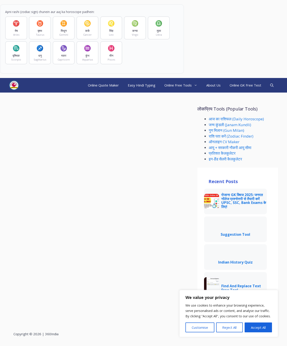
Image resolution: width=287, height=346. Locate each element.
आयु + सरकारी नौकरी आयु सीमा (230, 147)
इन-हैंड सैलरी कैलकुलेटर (225, 159)
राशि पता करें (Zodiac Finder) (231, 136)
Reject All (229, 327)
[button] (272, 85)
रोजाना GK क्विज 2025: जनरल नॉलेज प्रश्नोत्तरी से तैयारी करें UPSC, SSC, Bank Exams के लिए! (243, 201)
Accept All (258, 327)
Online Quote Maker (103, 85)
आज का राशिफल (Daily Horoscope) (236, 118)
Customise (200, 327)
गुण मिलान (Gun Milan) (226, 130)
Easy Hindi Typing (141, 85)
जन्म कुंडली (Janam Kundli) (230, 124)
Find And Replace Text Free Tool (241, 288)
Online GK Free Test (245, 85)
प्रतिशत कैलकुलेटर (222, 153)
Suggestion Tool (235, 235)
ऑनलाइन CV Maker (224, 141)
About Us (213, 85)
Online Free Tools (178, 85)
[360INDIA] (14, 85)
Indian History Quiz (235, 262)
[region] (228, 313)
